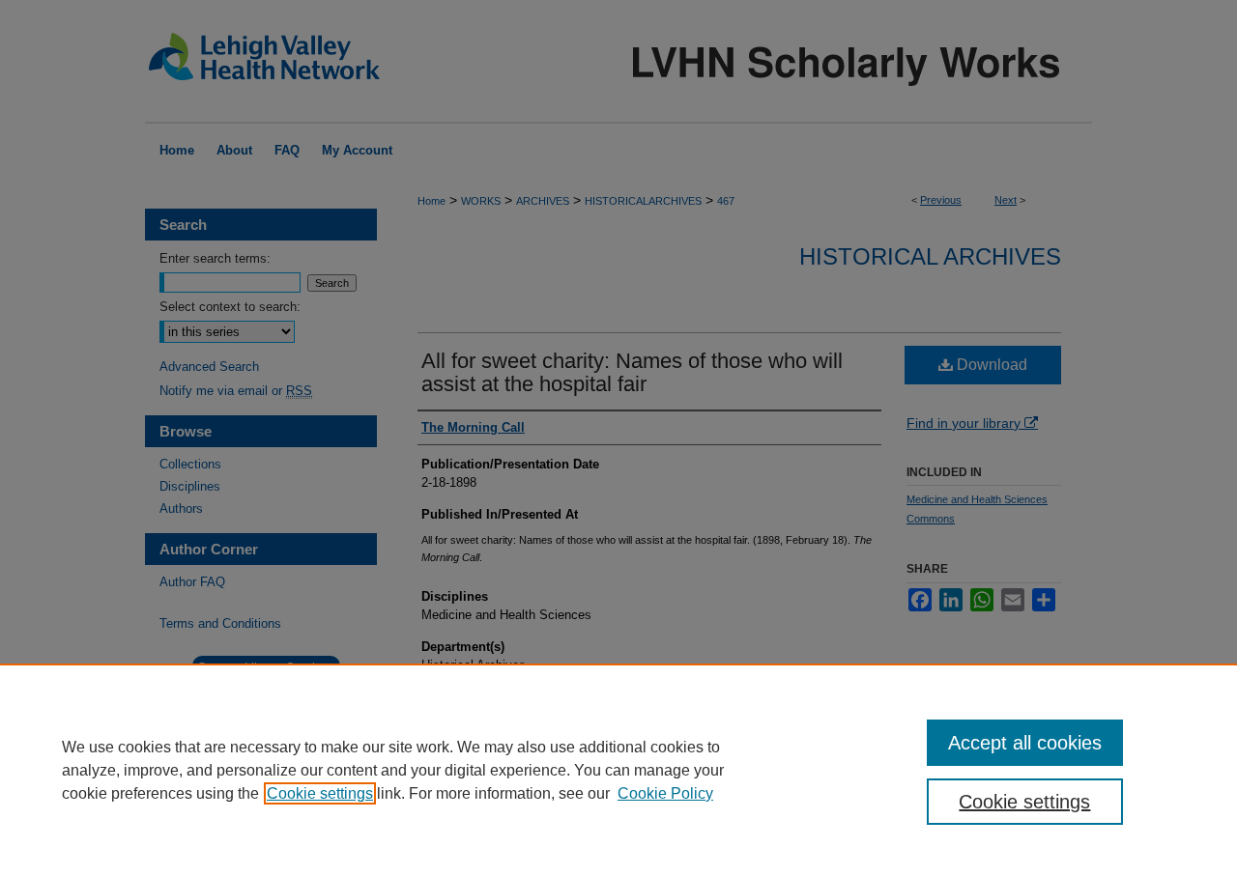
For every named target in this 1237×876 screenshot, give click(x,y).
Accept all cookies (1025, 742)
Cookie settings (320, 793)
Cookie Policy (665, 793)
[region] (618, 770)
